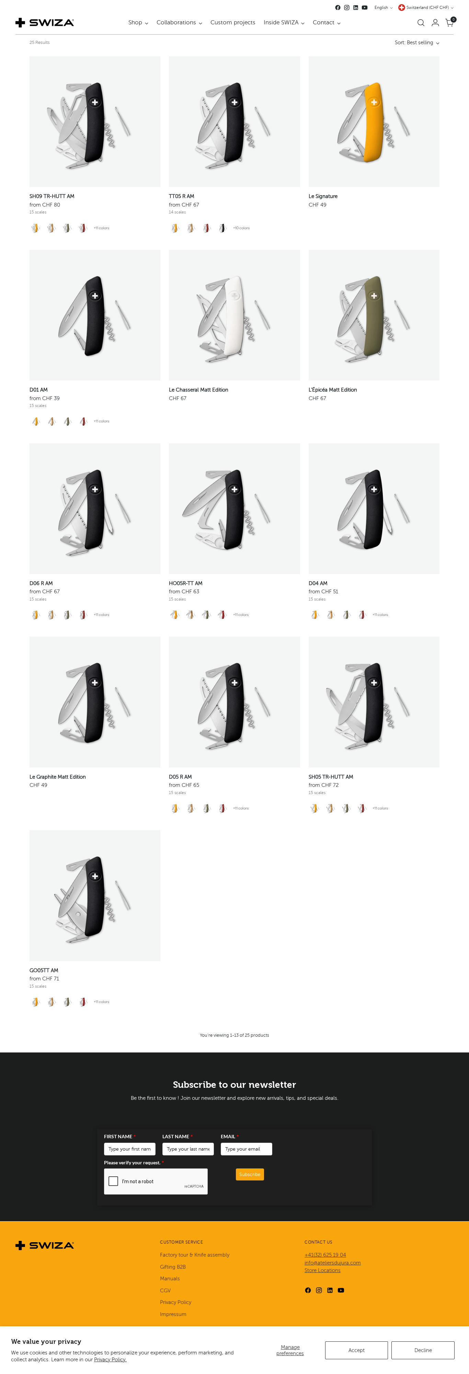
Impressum (173, 1314)
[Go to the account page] (435, 23)
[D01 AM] (95, 315)
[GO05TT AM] (95, 895)
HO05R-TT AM (186, 583)
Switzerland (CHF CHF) (428, 7)
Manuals (170, 1278)
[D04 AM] (374, 508)
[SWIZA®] (44, 22)
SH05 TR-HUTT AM (331, 777)
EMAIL (230, 1136)
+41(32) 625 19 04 (325, 1255)
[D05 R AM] (234, 702)
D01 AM (39, 390)
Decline (423, 1350)
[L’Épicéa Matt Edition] (374, 315)
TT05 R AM (181, 196)
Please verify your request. (134, 1162)
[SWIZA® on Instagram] (347, 7)
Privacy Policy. (110, 1359)
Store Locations (323, 1270)
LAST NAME (177, 1136)
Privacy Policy (175, 1302)
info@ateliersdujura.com (333, 1263)
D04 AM (318, 583)
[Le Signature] (374, 121)
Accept (356, 1350)
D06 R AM (41, 583)
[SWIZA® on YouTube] (365, 7)
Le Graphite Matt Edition (58, 777)
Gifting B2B (173, 1267)
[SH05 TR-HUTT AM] (374, 702)
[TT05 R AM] (234, 121)
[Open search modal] (421, 23)
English (381, 7)
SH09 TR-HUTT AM (52, 196)
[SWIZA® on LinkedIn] (356, 7)
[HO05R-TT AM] (234, 508)
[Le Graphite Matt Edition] (95, 702)
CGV (165, 1290)
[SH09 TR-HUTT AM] (95, 121)
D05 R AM (180, 777)
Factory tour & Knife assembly (194, 1255)
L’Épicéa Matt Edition (333, 390)
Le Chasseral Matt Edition (198, 390)
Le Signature (323, 196)
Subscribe (250, 1174)
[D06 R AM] (95, 508)
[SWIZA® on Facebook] (338, 7)
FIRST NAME (120, 1136)
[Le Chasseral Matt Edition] (234, 315)
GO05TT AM (44, 970)
